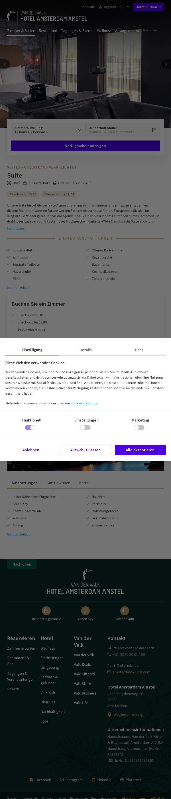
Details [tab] (85, 349)
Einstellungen (87, 420)
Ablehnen (30, 449)
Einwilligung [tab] (32, 349)
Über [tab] (139, 349)
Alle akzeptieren (140, 449)
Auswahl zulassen (85, 449)
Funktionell (31, 420)
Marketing (140, 420)
